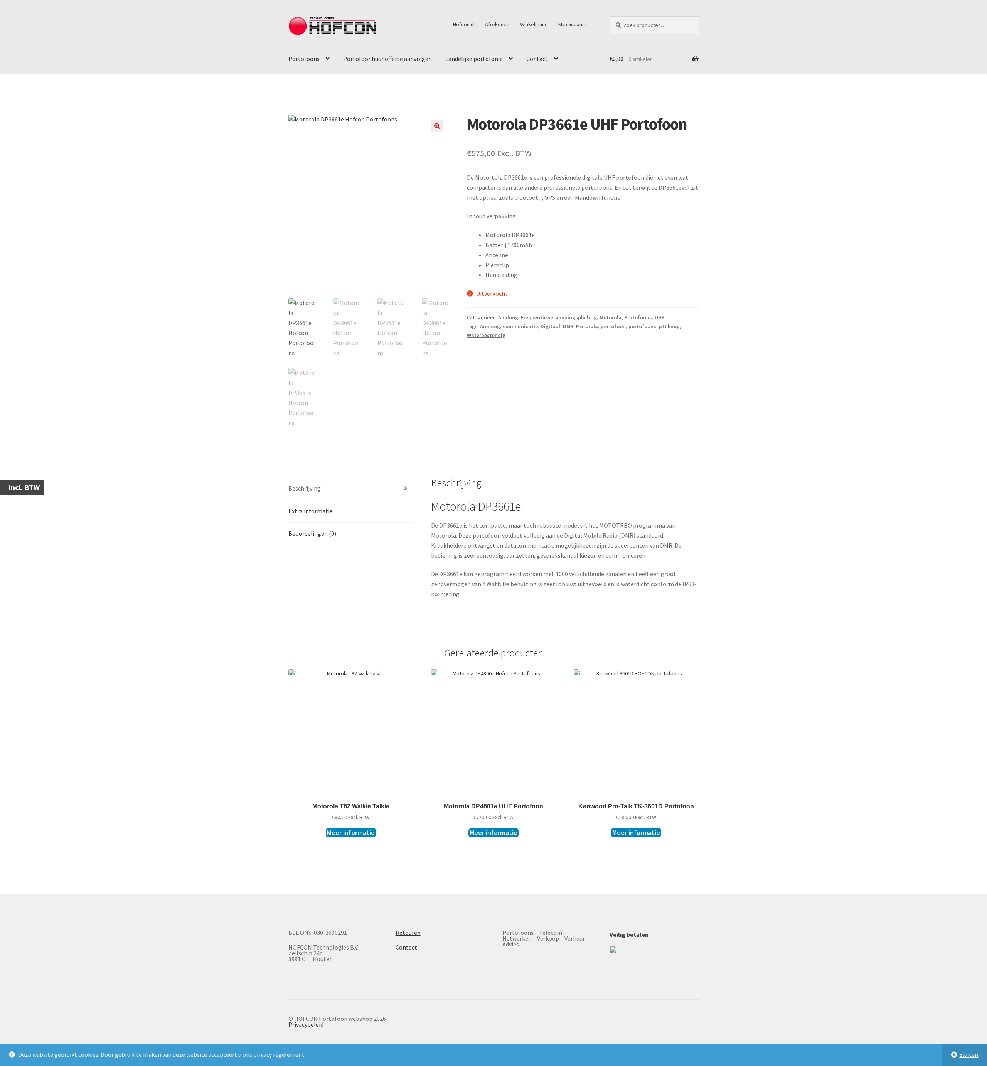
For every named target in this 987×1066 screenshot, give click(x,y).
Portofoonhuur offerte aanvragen (387, 58)
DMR (568, 326)
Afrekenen (497, 24)
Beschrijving (304, 488)
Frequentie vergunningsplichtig (559, 317)
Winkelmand (534, 24)
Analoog (508, 317)
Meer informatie (351, 832)
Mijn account (572, 24)
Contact (537, 58)
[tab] (350, 488)
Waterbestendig (486, 335)
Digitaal (550, 326)
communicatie (520, 326)
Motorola (611, 317)
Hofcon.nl (464, 24)
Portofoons (304, 58)
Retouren (408, 932)
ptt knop (669, 326)
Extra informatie (310, 511)
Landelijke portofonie (474, 58)
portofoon (613, 326)
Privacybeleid (305, 1024)
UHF (659, 317)
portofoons (642, 326)
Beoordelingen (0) (312, 533)
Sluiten (968, 1054)
